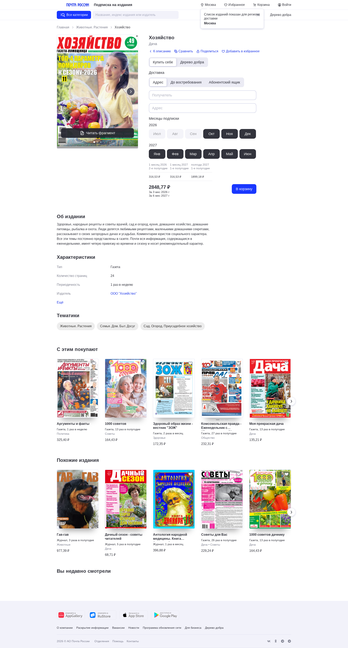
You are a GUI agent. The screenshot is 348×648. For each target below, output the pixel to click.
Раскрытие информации (92, 627)
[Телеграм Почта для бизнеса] (289, 641)
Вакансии (118, 627)
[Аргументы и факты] (77, 388)
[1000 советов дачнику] (270, 499)
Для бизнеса (193, 627)
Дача (153, 44)
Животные (63, 544)
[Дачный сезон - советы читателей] (126, 499)
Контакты (133, 641)
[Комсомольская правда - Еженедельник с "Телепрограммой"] (222, 388)
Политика (63, 433)
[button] (258, 14)
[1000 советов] (126, 388)
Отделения (101, 641)
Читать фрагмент (100, 133)
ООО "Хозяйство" (124, 293)
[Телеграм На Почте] (282, 641)
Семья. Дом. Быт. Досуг (117, 326)
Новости (133, 627)
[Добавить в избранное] (94, 363)
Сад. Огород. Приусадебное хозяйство (173, 326)
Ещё (60, 302)
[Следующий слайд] (131, 92)
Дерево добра (280, 15)
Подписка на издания (113, 5)
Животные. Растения (92, 27)
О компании (65, 627)
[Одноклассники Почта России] (275, 641)
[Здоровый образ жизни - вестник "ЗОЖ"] (174, 388)
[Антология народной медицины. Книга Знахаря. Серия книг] (174, 499)
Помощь (117, 641)
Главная (63, 27)
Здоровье (159, 437)
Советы (110, 433)
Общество (208, 437)
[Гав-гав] (77, 499)
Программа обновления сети (162, 627)
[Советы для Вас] (222, 499)
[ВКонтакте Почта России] (268, 641)
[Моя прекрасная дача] (270, 388)
